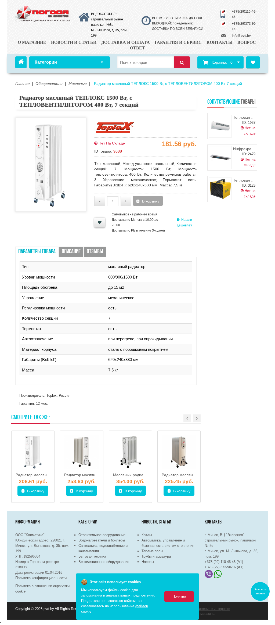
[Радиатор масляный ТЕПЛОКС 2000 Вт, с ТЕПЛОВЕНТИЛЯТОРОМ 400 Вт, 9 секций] (33, 452)
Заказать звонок (260, 591)
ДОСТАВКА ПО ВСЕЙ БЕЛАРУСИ (177, 29)
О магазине (32, 42)
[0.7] (0, 622)
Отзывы (95, 252)
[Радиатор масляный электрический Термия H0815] (179, 452)
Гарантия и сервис (178, 42)
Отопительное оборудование (101, 535)
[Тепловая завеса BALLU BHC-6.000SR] (220, 126)
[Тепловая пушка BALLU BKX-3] (220, 189)
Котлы (147, 535)
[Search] (182, 62)
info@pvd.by (241, 36)
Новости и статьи (73, 42)
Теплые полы (152, 551)
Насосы (148, 562)
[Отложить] (99, 222)
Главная (21, 62)
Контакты (220, 42)
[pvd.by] (42, 13)
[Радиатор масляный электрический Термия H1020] (81, 452)
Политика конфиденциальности (41, 578)
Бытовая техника (92, 556)
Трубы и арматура (156, 556)
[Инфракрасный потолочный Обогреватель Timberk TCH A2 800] (220, 157)
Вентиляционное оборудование (103, 562)
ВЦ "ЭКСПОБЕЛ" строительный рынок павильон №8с (107, 19)
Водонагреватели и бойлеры (101, 540)
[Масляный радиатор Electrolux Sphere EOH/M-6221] (130, 452)
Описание (71, 252)
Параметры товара (37, 252)
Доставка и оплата (125, 42)
